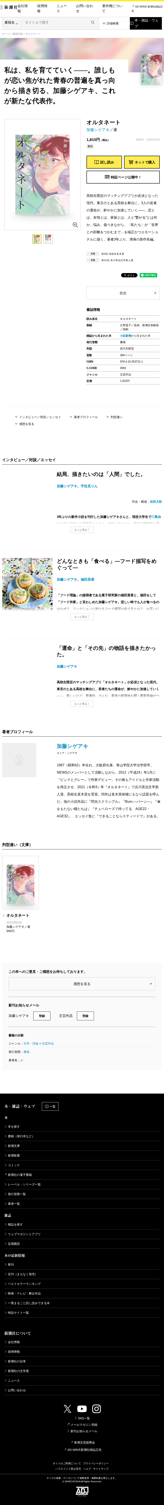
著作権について (112, 8)
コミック (14, 1165)
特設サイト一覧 (18, 1312)
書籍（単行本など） (21, 1136)
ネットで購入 (145, 162)
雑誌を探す (15, 1224)
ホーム (6, 33)
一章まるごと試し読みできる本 (29, 1303)
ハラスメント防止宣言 (68, 1468)
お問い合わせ (84, 8)
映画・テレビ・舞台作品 (24, 1293)
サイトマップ (100, 1468)
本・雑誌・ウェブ (146, 23)
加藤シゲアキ (98, 130)
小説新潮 (125, 335)
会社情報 (23, 8)
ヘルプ (87, 1468)
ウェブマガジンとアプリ (24, 1234)
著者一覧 (14, 1203)
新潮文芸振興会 (84, 1442)
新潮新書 (14, 1155)
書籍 (26, 1052)
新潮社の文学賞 (18, 1371)
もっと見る (80, 529)
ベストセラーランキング (24, 1283)
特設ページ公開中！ (126, 177)
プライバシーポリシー (96, 1463)
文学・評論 (30, 1043)
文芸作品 (48, 1043)
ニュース (62, 8)
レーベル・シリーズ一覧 (24, 1184)
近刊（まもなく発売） (23, 1274)
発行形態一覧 (17, 1194)
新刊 (11, 1264)
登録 (42, 1016)
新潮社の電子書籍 (20, 1174)
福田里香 (87, 579)
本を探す (14, 1126)
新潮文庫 (14, 1146)
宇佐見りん (89, 486)
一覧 (53, 1106)
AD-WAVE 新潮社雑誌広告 (147, 8)
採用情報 (42, 8)
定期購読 (14, 1243)
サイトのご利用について (67, 1463)
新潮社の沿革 (17, 1361)
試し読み (107, 162)
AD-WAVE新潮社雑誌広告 (84, 1449)
